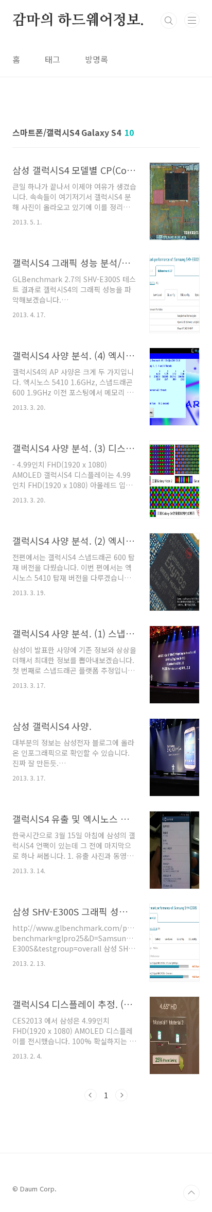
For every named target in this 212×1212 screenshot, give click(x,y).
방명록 (96, 59)
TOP (191, 1193)
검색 (168, 20)
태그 (52, 59)
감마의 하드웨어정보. (78, 20)
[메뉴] (192, 20)
